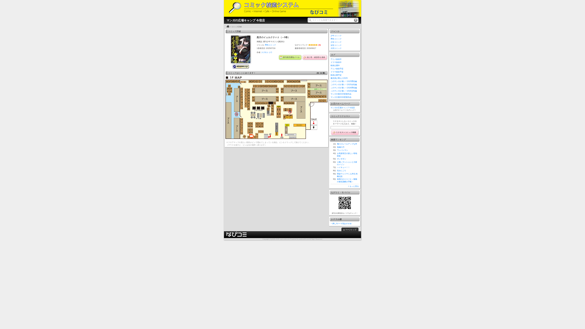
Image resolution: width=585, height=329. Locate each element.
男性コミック (270, 45)
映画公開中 (335, 65)
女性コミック (336, 45)
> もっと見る (353, 186)
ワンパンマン (342, 150)
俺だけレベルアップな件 (347, 144)
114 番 (322, 73)
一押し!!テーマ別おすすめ (341, 224)
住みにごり (341, 171)
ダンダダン (341, 159)
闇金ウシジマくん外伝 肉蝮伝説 (347, 175)
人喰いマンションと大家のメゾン (347, 163)
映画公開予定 (336, 75)
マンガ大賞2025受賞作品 (341, 94)
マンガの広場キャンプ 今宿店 (343, 108)
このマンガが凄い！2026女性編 (344, 91)
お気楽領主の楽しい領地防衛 (347, 154)
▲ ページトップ (349, 230)
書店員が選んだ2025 (339, 78)
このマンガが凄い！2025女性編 (344, 84)
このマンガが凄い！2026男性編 (344, 88)
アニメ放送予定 (337, 69)
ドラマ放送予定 (337, 72)
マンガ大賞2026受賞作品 (341, 97)
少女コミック (336, 42)
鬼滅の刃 (340, 147)
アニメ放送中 (336, 59)
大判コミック (336, 48)
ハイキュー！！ (343, 167)
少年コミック (336, 36)
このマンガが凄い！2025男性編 (344, 81)
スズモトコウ (266, 52)
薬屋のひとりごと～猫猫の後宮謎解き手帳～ (347, 180)
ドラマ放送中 (336, 62)
